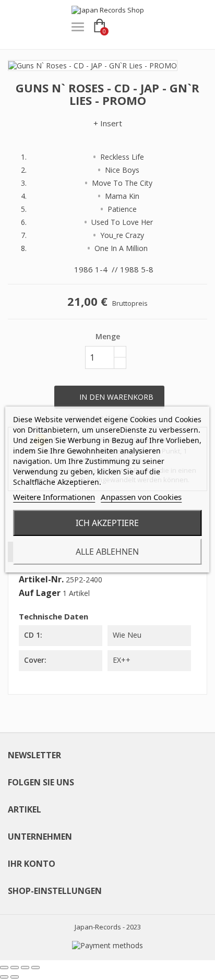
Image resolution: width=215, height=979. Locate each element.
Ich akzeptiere (107, 523)
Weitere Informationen (54, 497)
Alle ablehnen (107, 551)
